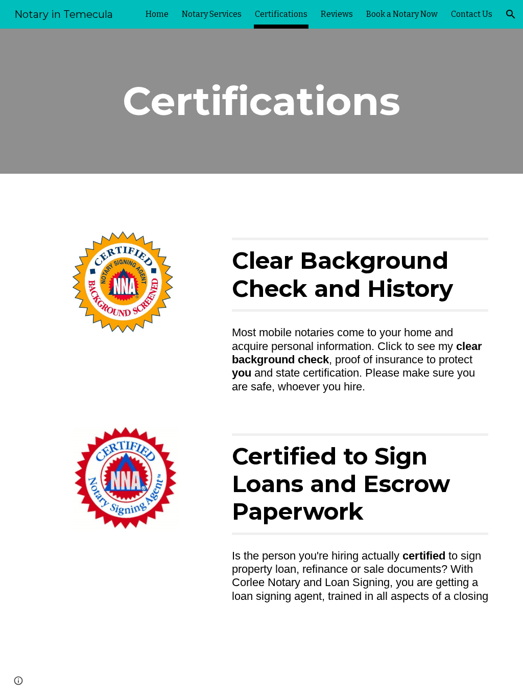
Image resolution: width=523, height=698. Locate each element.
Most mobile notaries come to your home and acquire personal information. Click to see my (344, 339)
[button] (510, 14)
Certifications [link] (281, 14)
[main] (261, 101)
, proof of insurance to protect (402, 359)
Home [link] (157, 14)
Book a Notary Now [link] (402, 14)
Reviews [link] (337, 14)
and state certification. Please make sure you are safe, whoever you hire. (355, 379)
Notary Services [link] (212, 14)
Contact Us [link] (471, 14)
